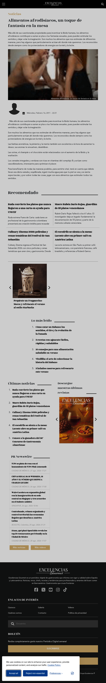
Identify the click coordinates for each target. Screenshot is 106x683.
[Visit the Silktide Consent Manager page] (72, 673)
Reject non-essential (35, 673)
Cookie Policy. (54, 665)
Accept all (13, 673)
